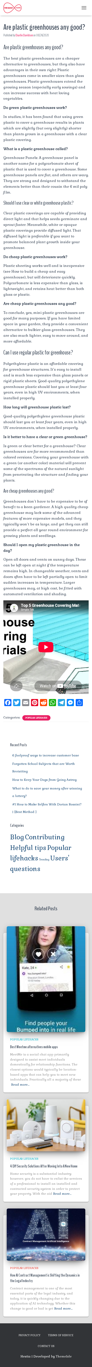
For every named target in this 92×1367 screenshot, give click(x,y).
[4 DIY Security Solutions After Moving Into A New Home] (46, 1125)
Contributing (45, 837)
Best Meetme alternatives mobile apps (34, 1047)
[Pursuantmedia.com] (14, 7)
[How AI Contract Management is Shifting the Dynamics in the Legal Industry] (46, 1234)
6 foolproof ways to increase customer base (45, 755)
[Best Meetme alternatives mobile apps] (46, 979)
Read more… (20, 1085)
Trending (44, 859)
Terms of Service (60, 1335)
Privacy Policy (29, 1335)
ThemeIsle (64, 1356)
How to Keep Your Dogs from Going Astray (44, 780)
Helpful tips (28, 848)
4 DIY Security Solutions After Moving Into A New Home (43, 1166)
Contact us (46, 1346)
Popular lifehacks (36, 717)
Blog (17, 837)
